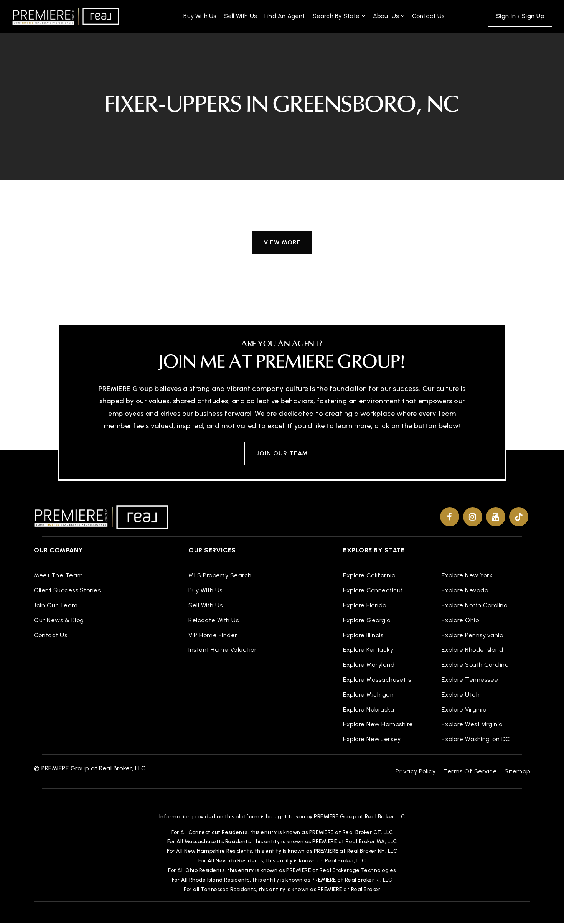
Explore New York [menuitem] (467, 575)
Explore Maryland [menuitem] (368, 664)
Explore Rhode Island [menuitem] (472, 649)
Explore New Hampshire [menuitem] (378, 724)
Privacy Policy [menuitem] (415, 771)
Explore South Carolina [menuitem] (475, 664)
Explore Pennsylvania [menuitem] (472, 635)
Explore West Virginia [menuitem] (472, 724)
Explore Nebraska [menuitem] (368, 709)
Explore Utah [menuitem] (461, 694)
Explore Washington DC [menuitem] (476, 739)
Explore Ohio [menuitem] (460, 620)
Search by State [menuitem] (337, 16)
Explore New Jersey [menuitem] (372, 739)
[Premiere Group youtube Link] (495, 516)
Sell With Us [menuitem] (240, 16)
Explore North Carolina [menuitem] (475, 605)
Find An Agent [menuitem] (284, 16)
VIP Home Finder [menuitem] (212, 635)
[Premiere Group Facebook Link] (449, 516)
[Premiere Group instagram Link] (472, 516)
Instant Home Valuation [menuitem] (223, 649)
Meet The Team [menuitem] (58, 575)
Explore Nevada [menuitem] (465, 590)
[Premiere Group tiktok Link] (518, 516)
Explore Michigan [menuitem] (368, 694)
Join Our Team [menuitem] (56, 605)
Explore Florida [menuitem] (365, 605)
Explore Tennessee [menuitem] (470, 679)
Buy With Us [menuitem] (199, 16)
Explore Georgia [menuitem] (367, 620)
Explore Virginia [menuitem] (464, 709)
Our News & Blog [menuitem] (59, 620)
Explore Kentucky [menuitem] (368, 649)
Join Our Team (282, 453)
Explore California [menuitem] (369, 575)
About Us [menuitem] (387, 16)
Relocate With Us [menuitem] (213, 620)
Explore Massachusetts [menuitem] (377, 679)
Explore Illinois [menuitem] (363, 635)
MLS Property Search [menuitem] (220, 575)
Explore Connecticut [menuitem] (373, 590)
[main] (282, 147)
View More (282, 242)
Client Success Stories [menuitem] (67, 590)
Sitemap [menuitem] (517, 771)
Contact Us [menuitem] (428, 16)
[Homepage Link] (66, 16)
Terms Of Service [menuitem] (470, 771)
